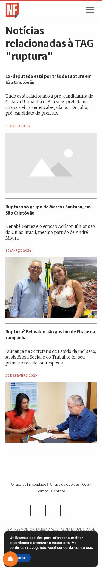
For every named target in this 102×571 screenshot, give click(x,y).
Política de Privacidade (28, 484)
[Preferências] (10, 559)
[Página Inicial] (10, 10)
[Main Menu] (90, 11)
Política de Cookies (64, 484)
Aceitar (20, 558)
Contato (58, 491)
